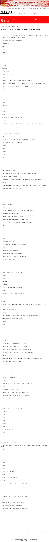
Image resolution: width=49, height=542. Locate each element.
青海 (44, 8)
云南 (9, 8)
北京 (18, 8)
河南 (30, 8)
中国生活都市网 (7, 26)
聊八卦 (5, 17)
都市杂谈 (2, 21)
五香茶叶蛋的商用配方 (29, 532)
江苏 (13, 8)
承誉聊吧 (2, 18)
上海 (43, 10)
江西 (35, 8)
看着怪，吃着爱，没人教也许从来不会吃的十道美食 (22, 524)
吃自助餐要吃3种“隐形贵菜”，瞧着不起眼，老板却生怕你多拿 (11, 532)
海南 (28, 8)
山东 (46, 8)
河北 (7, 8)
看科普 (41, 19)
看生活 (27, 17)
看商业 (39, 17)
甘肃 (23, 8)
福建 (21, 8)
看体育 (19, 19)
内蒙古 (41, 8)
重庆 (20, 8)
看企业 (30, 19)
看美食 (30, 17)
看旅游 (17, 19)
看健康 (22, 17)
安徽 (16, 8)
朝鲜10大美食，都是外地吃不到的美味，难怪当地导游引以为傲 (24, 526)
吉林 (37, 8)
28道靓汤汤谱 (40, 517)
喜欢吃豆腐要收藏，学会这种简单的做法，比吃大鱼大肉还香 (11, 526)
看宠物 (41, 17)
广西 (26, 8)
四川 (45, 10)
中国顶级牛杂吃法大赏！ (5, 519)
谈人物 (8, 20)
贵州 (25, 8)
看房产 (22, 19)
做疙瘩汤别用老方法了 (29, 530)
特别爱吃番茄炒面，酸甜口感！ (31, 528)
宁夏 (43, 8)
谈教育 (8, 21)
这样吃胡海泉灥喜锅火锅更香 (18, 532)
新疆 (46, 10)
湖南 (33, 8)
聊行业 (5, 19)
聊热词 (8, 19)
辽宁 (39, 8)
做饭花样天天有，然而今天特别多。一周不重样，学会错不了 (11, 515)
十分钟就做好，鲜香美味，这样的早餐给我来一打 (21, 519)
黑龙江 (11, 8)
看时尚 (27, 19)
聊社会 (8, 17)
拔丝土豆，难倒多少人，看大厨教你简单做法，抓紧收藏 (10, 517)
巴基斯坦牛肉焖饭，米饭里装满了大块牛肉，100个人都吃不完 (11, 524)
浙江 (48, 10)
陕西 (41, 10)
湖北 (32, 8)
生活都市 (2, 8)
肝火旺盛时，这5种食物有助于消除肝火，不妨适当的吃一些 (23, 515)
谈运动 (5, 21)
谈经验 (5, 20)
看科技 (19, 17)
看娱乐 (17, 17)
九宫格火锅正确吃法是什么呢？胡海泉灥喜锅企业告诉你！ (23, 528)
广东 (14, 8)
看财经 (25, 17)
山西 (48, 8)
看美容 (25, 19)
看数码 (39, 19)
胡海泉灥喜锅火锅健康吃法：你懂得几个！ (20, 530)
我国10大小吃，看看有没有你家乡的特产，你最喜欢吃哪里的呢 (11, 530)
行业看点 (13, 18)
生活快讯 (36, 18)
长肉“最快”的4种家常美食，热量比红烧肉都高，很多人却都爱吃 (24, 517)
